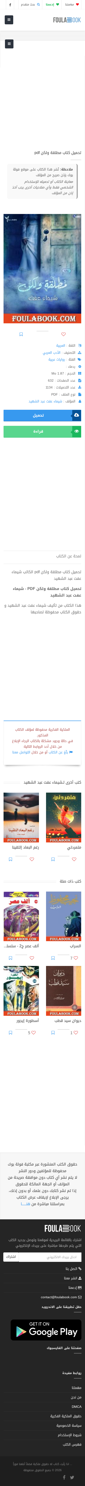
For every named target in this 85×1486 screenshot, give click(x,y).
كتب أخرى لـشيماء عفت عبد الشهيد (52, 782)
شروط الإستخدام (69, 1435)
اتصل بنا (72, 1269)
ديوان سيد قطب (68, 1021)
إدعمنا (73, 1288)
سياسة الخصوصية (68, 1425)
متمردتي (74, 848)
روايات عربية (56, 359)
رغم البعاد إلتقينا (25, 848)
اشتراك (11, 1257)
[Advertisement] (42, 98)
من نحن (76, 1397)
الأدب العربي (51, 353)
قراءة (38, 431)
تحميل (38, 415)
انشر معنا (71, 1278)
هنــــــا (25, 1204)
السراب (75, 947)
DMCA (76, 1407)
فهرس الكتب (72, 1444)
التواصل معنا (21, 752)
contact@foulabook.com (59, 1297)
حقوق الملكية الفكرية (65, 1416)
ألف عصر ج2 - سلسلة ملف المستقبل (21, 947)
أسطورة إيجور (28, 1021)
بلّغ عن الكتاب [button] (58, 752)
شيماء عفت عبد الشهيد (45, 401)
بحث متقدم (28, 4)
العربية (60, 345)
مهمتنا (70, 4)
